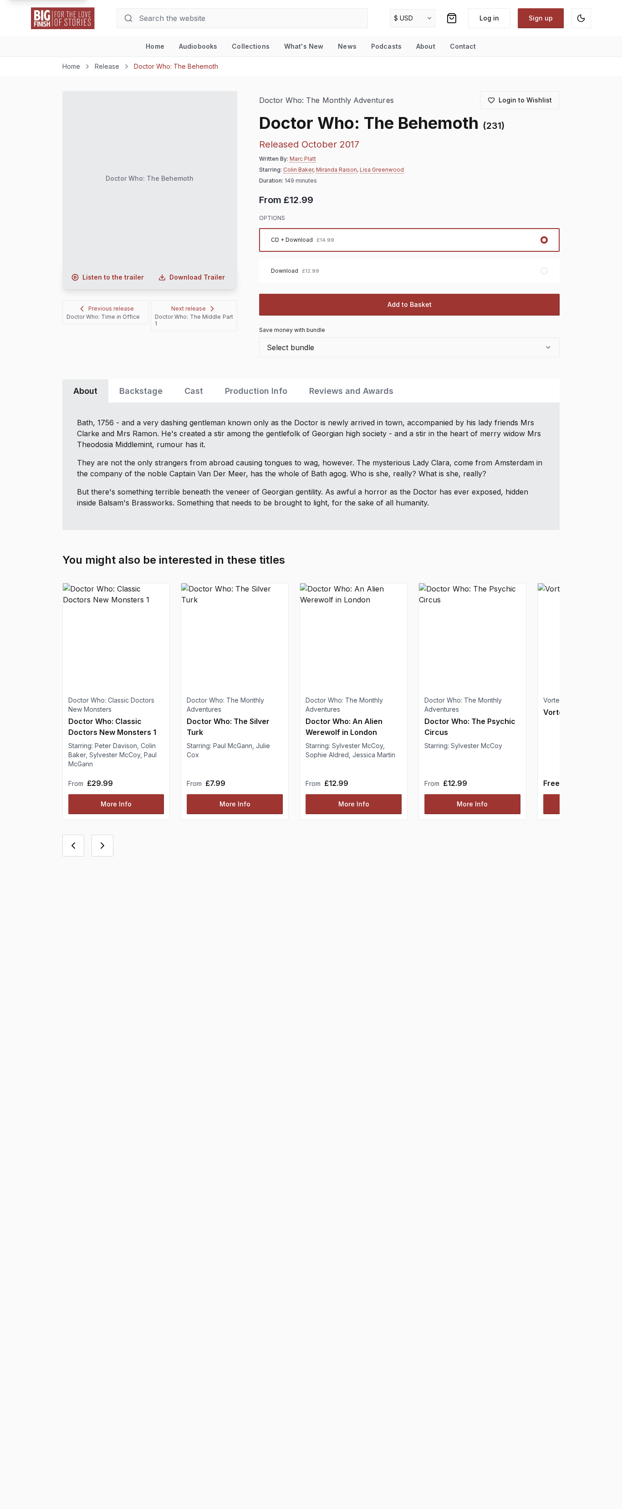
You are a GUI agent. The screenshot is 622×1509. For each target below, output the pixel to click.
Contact (463, 46)
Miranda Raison (336, 169)
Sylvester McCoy (114, 755)
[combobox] (409, 347)
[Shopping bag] (452, 18)
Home (155, 46)
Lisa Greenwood (382, 169)
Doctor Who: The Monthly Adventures (326, 100)
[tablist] (311, 391)
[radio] (409, 240)
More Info (116, 804)
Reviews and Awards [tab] (351, 391)
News (347, 46)
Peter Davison (116, 745)
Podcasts (386, 46)
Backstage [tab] (141, 391)
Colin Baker (298, 169)
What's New (303, 46)
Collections (251, 46)
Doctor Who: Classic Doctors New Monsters (111, 704)
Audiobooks (198, 46)
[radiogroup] (409, 255)
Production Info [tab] (256, 391)
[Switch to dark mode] (581, 18)
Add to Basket (409, 304)
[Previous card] (73, 845)
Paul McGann (232, 745)
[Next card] (102, 845)
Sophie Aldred (327, 755)
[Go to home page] (63, 18)
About (425, 46)
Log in (489, 18)
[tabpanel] (311, 466)
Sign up (541, 18)
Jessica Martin (373, 755)
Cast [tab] (193, 391)
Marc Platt (303, 158)
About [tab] (85, 391)
